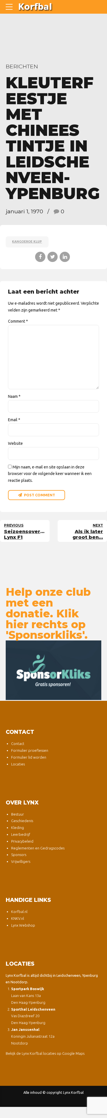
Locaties (18, 764)
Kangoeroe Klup (27, 241)
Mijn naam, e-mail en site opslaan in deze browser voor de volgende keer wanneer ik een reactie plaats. (50, 474)
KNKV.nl (17, 918)
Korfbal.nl (19, 912)
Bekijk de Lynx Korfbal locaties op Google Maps (45, 1053)
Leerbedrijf (20, 834)
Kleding (17, 828)
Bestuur (17, 814)
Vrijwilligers (20, 861)
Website (15, 443)
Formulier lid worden (28, 757)
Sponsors (18, 855)
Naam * (14, 396)
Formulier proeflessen (29, 750)
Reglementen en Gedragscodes (37, 848)
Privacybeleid (22, 841)
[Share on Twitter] (52, 257)
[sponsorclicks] (53, 670)
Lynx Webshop (23, 925)
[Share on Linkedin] (65, 257)
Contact (17, 744)
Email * (14, 419)
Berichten (22, 66)
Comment (18, 321)
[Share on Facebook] (40, 257)
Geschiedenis (22, 821)
